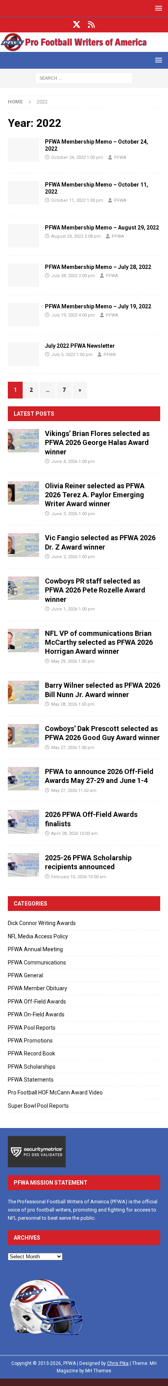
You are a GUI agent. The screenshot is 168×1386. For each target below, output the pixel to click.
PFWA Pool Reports (31, 1028)
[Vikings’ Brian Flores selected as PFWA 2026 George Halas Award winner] (23, 440)
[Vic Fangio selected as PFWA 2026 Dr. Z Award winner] (23, 545)
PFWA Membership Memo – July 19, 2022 (98, 306)
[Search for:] (84, 78)
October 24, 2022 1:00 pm (77, 157)
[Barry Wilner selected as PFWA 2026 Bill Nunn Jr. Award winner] (23, 692)
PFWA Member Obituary (37, 988)
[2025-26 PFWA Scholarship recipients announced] (23, 865)
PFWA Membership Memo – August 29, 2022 (102, 227)
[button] (157, 8)
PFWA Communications (37, 962)
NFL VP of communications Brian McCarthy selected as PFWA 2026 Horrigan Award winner (99, 642)
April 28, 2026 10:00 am (74, 833)
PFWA (120, 157)
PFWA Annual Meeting (35, 949)
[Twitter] (77, 24)
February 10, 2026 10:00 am (78, 876)
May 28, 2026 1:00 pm (73, 704)
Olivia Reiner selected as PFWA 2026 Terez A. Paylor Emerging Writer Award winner (95, 495)
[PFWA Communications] (23, 150)
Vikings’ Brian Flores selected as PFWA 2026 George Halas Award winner (97, 442)
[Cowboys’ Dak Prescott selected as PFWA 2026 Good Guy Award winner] (23, 735)
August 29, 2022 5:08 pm (76, 236)
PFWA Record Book (31, 1053)
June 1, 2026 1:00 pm (73, 609)
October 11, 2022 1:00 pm (77, 200)
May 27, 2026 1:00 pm (73, 747)
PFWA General (25, 975)
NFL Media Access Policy (38, 936)
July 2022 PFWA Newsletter (80, 346)
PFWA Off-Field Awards (37, 1001)
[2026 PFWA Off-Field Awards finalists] (23, 821)
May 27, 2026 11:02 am (74, 790)
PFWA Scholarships (31, 1067)
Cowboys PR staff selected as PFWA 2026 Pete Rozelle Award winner (95, 590)
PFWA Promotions (30, 1040)
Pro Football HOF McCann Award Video (55, 1092)
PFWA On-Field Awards (36, 1014)
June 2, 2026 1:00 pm (73, 556)
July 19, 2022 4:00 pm (73, 315)
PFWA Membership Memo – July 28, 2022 (98, 267)
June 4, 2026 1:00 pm (73, 461)
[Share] (91, 24)
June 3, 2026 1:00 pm (73, 513)
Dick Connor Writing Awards (42, 923)
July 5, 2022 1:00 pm (72, 354)
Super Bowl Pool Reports (38, 1106)
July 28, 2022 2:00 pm (73, 275)
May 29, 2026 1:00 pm (73, 661)
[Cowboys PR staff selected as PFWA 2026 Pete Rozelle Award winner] (23, 588)
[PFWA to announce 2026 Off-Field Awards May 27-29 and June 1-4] (23, 778)
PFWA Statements (31, 1079)
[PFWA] (84, 47)
